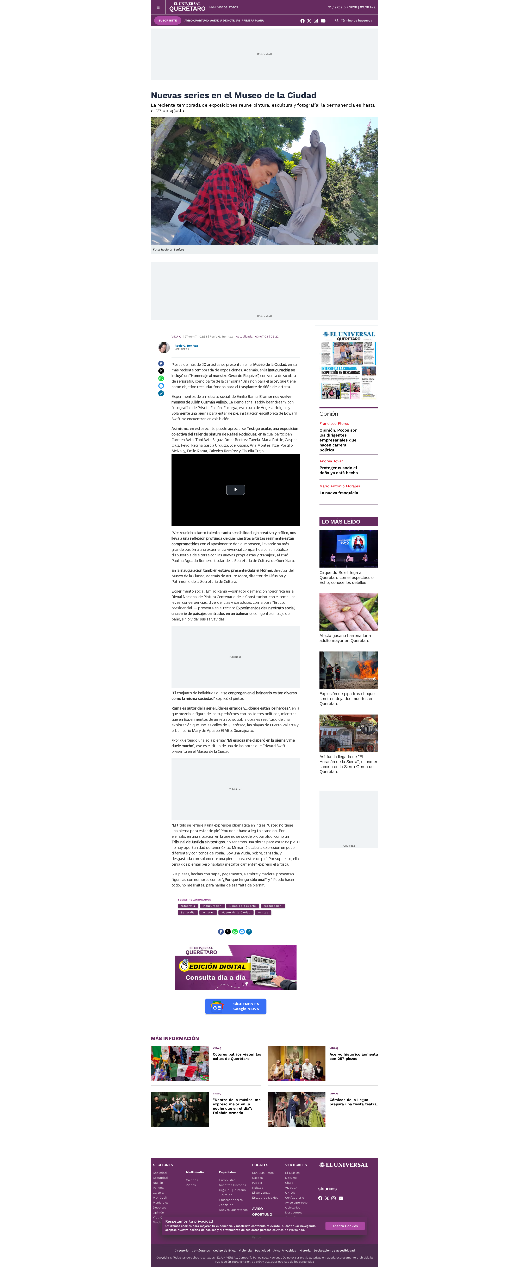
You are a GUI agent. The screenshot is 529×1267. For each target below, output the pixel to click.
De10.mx (291, 1177)
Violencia (245, 1250)
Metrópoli (160, 1197)
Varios (256, 1237)
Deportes (160, 1207)
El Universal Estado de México (265, 1195)
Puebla (257, 1182)
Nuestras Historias (232, 1185)
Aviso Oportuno (197, 20)
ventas (263, 912)
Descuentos (294, 1212)
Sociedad (160, 1172)
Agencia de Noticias (225, 20)
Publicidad (262, 1250)
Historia (305, 1250)
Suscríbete (167, 20)
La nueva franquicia (338, 492)
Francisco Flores (334, 423)
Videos (222, 7)
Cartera (158, 1192)
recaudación (273, 905)
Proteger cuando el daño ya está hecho (338, 470)
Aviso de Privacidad (290, 1229)
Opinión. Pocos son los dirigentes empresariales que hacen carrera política (338, 440)
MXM (212, 7)
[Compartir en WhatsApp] (161, 378)
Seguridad (160, 1177)
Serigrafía (188, 912)
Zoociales (226, 1204)
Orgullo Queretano (232, 1190)
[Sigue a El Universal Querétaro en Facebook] (303, 22)
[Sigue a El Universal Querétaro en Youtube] (324, 22)
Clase (289, 1182)
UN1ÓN (290, 1192)
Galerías (192, 1180)
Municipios (161, 1202)
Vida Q (176, 336)
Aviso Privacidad (284, 1250)
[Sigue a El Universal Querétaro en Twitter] (310, 22)
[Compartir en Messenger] (161, 386)
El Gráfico (292, 1172)
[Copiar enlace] (161, 393)
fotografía (188, 905)
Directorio (181, 1250)
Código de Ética (224, 1250)
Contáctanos (201, 1250)
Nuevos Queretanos (233, 1209)
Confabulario (294, 1197)
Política (158, 1187)
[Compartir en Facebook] (161, 363)
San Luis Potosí (263, 1172)
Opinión (328, 413)
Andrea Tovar (331, 461)
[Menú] (158, 7)
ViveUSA (291, 1187)
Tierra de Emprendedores (231, 1197)
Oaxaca (257, 1177)
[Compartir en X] (161, 371)
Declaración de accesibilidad (334, 1250)
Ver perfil (182, 349)
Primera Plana (253, 20)
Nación (158, 1182)
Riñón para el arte (242, 905)
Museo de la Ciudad (236, 912)
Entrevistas (227, 1180)
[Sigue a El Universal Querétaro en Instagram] (317, 22)
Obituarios (292, 1207)
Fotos (233, 7)
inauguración (212, 905)
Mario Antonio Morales (339, 486)
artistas (208, 912)
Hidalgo (257, 1187)
